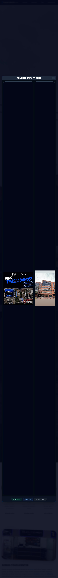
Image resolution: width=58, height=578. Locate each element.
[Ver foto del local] (45, 288)
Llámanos (28, 499)
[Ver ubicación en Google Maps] (18, 288)
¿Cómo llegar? (41, 499)
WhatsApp (17, 499)
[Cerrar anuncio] (53, 78)
